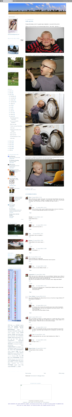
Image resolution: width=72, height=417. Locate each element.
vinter (19, 366)
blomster (16, 327)
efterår (9, 332)
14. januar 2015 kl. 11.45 (36, 317)
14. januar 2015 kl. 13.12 (41, 305)
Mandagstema (19, 349)
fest (17, 334)
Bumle (21, 327)
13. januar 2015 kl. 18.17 (38, 217)
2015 (10, 94)
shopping (13, 360)
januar (11, 116)
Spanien (21, 361)
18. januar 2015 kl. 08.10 (41, 348)
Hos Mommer (12, 156)
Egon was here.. (13, 134)
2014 (10, 141)
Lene (30, 317)
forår (19, 334)
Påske (11, 357)
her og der (11, 339)
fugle (9, 337)
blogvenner (10, 327)
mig (17, 351)
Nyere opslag (28, 373)
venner (13, 366)
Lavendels (11, 187)
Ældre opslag (61, 373)
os (17, 356)
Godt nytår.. (12, 138)
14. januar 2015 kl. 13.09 (41, 266)
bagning (21, 325)
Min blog (21, 351)
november (12, 98)
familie (9, 334)
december (12, 96)
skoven (22, 360)
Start (45, 373)
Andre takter (11, 216)
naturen (21, 352)
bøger (18, 329)
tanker (19, 364)
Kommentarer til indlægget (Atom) (37, 375)
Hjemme (13, 342)
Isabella (20, 343)
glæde (13, 337)
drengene (19, 331)
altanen (14, 325)
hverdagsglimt (16, 343)
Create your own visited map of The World (36, 402)
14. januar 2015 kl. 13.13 (41, 327)
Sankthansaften (20, 359)
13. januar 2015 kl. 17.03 (37, 197)
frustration (20, 335)
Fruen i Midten (32, 296)
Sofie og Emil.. (29, 21)
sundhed (21, 363)
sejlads (9, 360)
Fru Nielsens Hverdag (14, 160)
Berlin (9, 326)
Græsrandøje (11, 206)
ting (22, 364)
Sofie (34, 189)
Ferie (13, 334)
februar (12, 114)
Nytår (19, 354)
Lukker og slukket (12, 161)
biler (12, 326)
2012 (10, 144)
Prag (20, 355)
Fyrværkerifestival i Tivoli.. (15, 136)
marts (11, 112)
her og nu (19, 339)
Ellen (30, 197)
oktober (12, 99)
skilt (19, 360)
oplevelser (14, 355)
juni (11, 107)
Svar (30, 202)
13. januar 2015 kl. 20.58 (38, 240)
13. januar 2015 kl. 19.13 (41, 207)
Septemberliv (32, 274)
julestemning (10, 345)
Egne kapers (17, 188)
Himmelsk (20, 340)
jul (22, 343)
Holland (16, 342)
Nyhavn (16, 354)
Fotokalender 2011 (14, 335)
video (17, 366)
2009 (10, 150)
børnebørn (10, 331)
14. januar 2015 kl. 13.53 (40, 334)
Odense (22, 354)
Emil (32, 189)
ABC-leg (10, 325)
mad (14, 349)
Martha (9, 351)
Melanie (13, 351)
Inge (33, 207)
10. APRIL (17, 179)
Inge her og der (12, 16)
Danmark (15, 331)
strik (18, 363)
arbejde (18, 325)
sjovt (17, 360)
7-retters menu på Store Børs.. (16, 126)
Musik (18, 352)
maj (11, 109)
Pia (29, 257)
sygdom (15, 364)
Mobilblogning (10, 352)
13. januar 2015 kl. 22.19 (36, 257)
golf (16, 337)
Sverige (10, 364)
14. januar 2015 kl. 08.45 (40, 274)
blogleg (16, 326)
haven (22, 337)
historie (10, 342)
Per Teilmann (12, 208)
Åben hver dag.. (13, 124)
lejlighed (19, 346)
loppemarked (19, 348)
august (12, 103)
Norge (12, 354)
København (12, 347)
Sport (9, 363)
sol (14, 361)
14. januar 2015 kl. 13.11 (41, 285)
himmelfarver (11, 340)
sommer (16, 361)
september (12, 101)
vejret (9, 366)
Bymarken (11, 329)
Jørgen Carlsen (32, 348)
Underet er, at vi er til (13, 169)
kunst (22, 345)
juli (11, 105)
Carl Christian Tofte (13, 178)
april (11, 110)
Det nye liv (11, 196)
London (15, 348)
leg (16, 346)
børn (22, 329)
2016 (10, 92)
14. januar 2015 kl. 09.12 (41, 296)
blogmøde (21, 326)
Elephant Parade (15, 332)
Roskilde (16, 357)
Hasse (19, 337)
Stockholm (14, 363)
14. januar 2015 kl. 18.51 (41, 339)
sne (9, 361)
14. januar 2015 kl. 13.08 (41, 248)
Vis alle (22, 219)
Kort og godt (12, 204)
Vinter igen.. (12, 127)
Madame (30, 240)
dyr (22, 331)
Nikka (9, 354)
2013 (10, 142)
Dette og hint (12, 164)
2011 (10, 146)
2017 (10, 91)
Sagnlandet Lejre (15, 359)
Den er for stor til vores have (14, 157)
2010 (10, 148)
